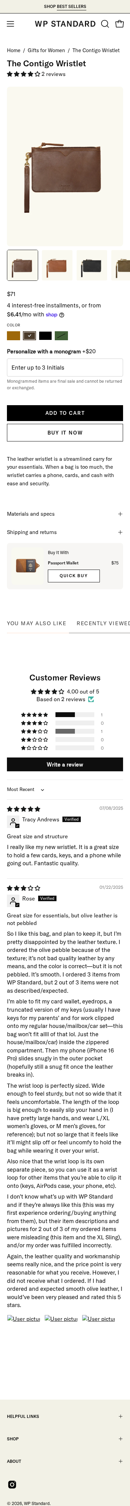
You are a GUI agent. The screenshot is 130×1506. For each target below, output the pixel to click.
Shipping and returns (32, 532)
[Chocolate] (29, 335)
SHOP (13, 1438)
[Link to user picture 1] (23, 1331)
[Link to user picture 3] (98, 1331)
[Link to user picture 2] (61, 1331)
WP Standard (37, 1503)
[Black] (45, 335)
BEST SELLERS (71, 6)
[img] (23, 809)
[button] (104, 24)
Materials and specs (31, 514)
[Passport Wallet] (27, 566)
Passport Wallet (63, 562)
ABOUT (14, 1461)
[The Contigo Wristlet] (22, 265)
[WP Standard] (65, 24)
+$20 (51, 351)
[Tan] (13, 335)
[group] (65, 6)
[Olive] (61, 335)
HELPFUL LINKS (23, 1416)
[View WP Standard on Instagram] (12, 1484)
